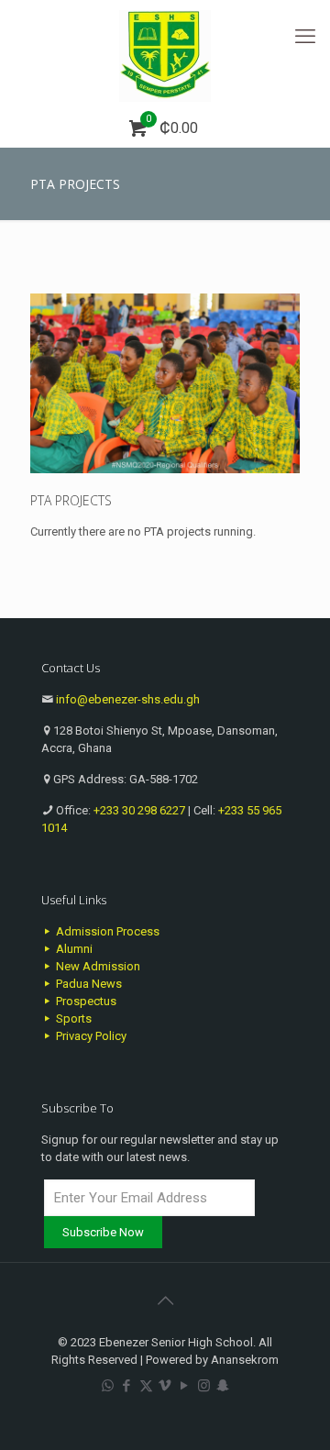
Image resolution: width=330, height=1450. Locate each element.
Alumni (73, 949)
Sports (72, 1018)
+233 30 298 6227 (139, 810)
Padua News (87, 984)
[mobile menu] (305, 36)
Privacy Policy (89, 1036)
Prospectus (84, 1001)
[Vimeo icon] (165, 1386)
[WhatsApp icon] (108, 1386)
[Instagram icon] (204, 1386)
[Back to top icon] (165, 1300)
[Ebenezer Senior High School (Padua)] (165, 55)
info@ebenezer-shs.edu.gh (128, 699)
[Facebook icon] (127, 1386)
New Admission (96, 966)
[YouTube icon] (185, 1386)
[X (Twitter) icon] (146, 1386)
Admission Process (106, 931)
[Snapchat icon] (223, 1386)
